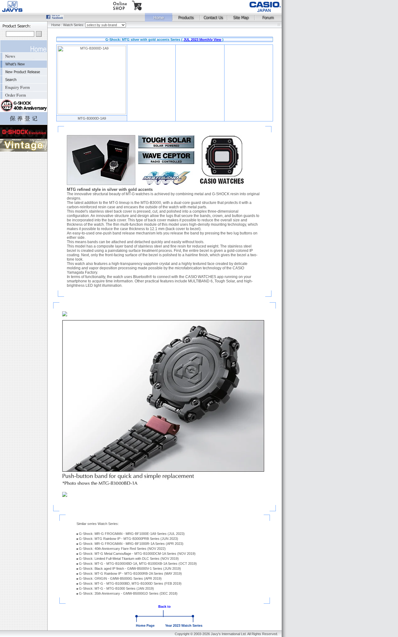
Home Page (145, 625)
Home (55, 25)
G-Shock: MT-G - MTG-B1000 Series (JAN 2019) (116, 588)
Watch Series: (74, 25)
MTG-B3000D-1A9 (92, 118)
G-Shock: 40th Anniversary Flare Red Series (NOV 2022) (122, 548)
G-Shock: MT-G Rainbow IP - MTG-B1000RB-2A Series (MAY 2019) (130, 573)
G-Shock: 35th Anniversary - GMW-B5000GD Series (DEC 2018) (128, 593)
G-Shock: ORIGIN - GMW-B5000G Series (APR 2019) (120, 578)
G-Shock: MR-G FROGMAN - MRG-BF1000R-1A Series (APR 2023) (131, 543)
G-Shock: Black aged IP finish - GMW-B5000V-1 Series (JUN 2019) (130, 568)
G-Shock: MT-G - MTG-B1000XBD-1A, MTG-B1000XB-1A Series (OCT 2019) (138, 563)
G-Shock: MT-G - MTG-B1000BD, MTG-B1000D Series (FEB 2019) (130, 583)
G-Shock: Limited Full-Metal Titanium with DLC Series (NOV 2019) (129, 558)
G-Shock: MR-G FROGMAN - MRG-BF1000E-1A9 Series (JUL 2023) (132, 534)
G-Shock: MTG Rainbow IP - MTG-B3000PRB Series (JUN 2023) (128, 538)
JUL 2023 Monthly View (202, 39)
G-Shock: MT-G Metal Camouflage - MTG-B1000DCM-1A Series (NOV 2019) (137, 553)
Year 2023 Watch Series (183, 625)
